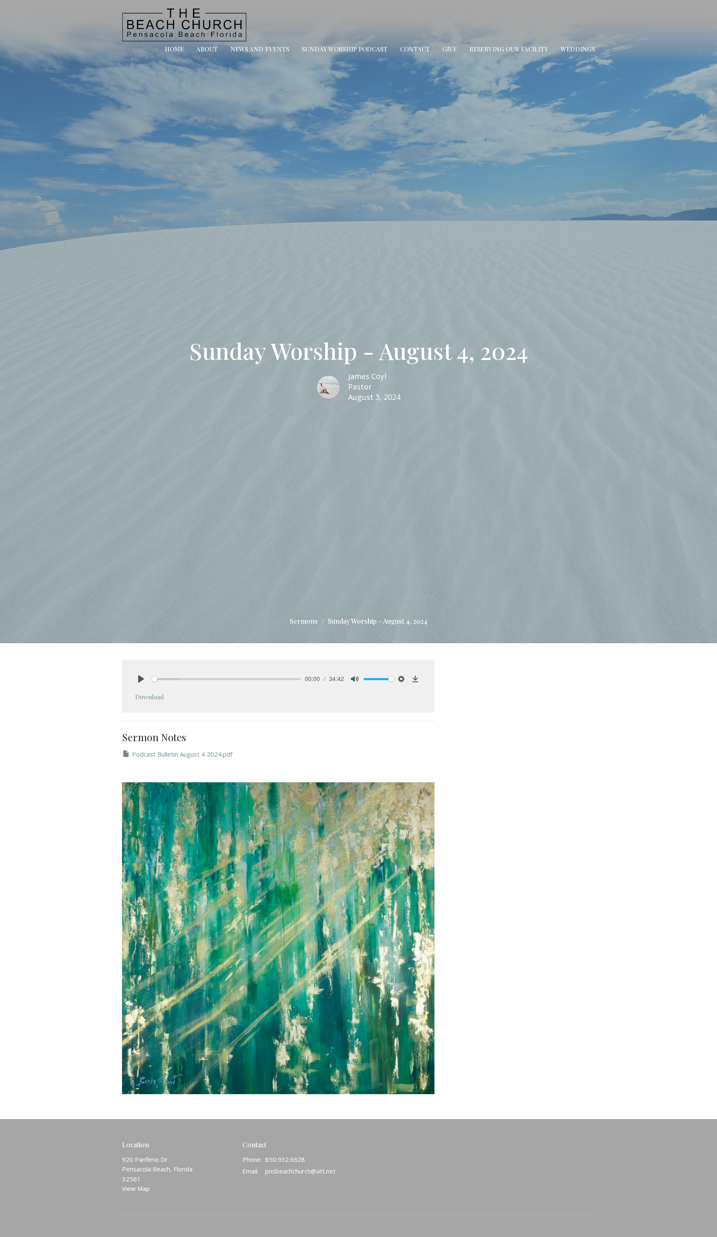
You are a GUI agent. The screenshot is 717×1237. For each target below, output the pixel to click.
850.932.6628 (285, 1159)
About (207, 49)
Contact (415, 49)
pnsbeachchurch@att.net (300, 1171)
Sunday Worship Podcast (345, 49)
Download (149, 697)
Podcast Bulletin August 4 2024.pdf (182, 754)
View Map (136, 1188)
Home (174, 49)
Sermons (304, 621)
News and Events (259, 49)
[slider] (226, 679)
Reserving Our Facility (508, 49)
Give (449, 49)
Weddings (578, 49)
